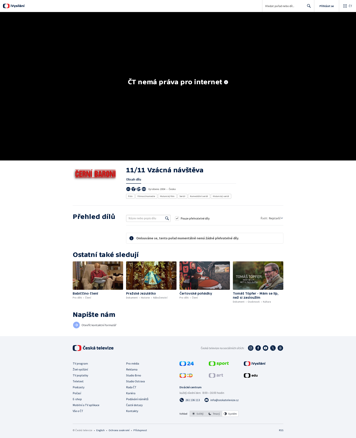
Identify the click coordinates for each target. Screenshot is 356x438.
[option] (198, 413)
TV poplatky (80, 375)
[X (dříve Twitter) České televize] (273, 348)
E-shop (77, 399)
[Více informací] (226, 82)
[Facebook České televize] (258, 348)
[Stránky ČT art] (216, 376)
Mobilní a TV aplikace (86, 405)
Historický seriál (221, 196)
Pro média (132, 363)
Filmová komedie (146, 196)
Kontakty (132, 411)
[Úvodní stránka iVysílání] (17, 6)
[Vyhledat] (167, 218)
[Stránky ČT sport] (219, 365)
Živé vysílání (80, 369)
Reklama (131, 369)
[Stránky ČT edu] (251, 376)
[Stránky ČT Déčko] (186, 376)
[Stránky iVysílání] (255, 365)
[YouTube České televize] (265, 348)
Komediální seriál (199, 196)
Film (130, 196)
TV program (80, 363)
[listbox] (214, 414)
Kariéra (130, 393)
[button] (98, 275)
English (100, 430)
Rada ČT (131, 387)
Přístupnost (140, 430)
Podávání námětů (137, 399)
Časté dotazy (134, 405)
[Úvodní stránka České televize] (93, 348)
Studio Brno (133, 375)
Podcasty (78, 387)
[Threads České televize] (280, 348)
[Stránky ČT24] (186, 365)
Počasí (77, 393)
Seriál (182, 196)
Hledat (309, 6)
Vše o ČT (78, 411)
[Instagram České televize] (251, 348)
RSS (281, 430)
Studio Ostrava (135, 381)
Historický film (167, 196)
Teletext (78, 381)
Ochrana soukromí (119, 430)
